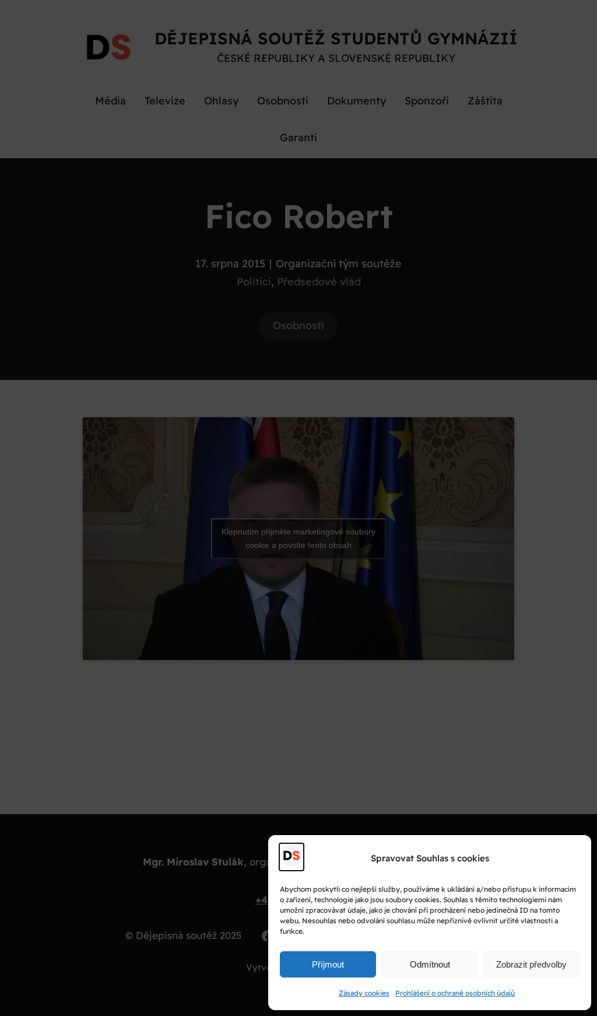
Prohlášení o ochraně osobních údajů (455, 993)
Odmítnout (430, 964)
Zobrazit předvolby (531, 964)
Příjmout (328, 964)
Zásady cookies (364, 993)
